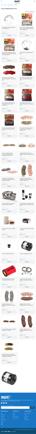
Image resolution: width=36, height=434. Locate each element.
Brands (2, 424)
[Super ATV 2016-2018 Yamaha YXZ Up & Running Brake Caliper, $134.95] (9, 196)
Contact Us (26, 416)
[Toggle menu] (1, 1)
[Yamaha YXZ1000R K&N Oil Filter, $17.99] (27, 246)
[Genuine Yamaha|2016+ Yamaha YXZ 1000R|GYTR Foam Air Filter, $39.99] (9, 271)
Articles (2, 421)
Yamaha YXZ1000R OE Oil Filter (7, 253)
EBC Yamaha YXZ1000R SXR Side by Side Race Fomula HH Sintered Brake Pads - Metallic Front (9, 53)
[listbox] (31, 12)
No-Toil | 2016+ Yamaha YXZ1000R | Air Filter (8, 229)
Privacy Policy (27, 419)
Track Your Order (15, 416)
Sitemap (26, 418)
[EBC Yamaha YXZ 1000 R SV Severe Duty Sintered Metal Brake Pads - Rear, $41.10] (27, 70)
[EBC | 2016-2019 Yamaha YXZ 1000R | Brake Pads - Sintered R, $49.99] (9, 321)
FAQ (1, 413)
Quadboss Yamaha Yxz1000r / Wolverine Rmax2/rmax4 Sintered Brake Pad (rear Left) (8, 179)
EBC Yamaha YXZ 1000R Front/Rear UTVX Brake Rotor (8, 28)
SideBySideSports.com (25, 429)
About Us (26, 414)
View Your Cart (15, 418)
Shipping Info (3, 414)
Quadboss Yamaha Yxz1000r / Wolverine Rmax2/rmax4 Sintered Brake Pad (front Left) (26, 179)
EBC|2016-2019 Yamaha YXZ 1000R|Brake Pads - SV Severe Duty (26, 305)
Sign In (14, 413)
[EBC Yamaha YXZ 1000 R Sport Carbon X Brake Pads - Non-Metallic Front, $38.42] (27, 95)
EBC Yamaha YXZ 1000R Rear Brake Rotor (26, 53)
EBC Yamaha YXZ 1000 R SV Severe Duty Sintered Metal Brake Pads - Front (8, 129)
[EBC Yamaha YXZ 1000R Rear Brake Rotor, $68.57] (27, 45)
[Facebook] (1, 403)
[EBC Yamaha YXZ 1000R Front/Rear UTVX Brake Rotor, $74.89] (9, 19)
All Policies (2, 418)
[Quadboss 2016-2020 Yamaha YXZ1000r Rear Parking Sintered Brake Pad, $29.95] (27, 145)
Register (14, 414)
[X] (4, 403)
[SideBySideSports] (17, 1)
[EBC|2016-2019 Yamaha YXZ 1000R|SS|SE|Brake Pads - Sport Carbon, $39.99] (27, 321)
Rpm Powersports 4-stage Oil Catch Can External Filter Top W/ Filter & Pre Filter (27, 204)
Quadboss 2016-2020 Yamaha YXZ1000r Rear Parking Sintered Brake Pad (27, 154)
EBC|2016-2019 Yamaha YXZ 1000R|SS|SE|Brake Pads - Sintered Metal (8, 305)
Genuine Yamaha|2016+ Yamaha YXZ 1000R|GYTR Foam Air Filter (8, 279)
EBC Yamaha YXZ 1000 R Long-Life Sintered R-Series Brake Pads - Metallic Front (26, 129)
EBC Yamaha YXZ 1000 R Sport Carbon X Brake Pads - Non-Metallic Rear (9, 78)
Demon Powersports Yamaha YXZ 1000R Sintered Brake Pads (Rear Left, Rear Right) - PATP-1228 (9, 355)
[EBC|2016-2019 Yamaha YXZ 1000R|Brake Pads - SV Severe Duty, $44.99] (27, 296)
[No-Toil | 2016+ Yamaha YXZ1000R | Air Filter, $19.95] (9, 221)
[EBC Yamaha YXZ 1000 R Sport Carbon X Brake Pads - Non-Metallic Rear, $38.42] (9, 70)
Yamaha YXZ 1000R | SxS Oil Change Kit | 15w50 (26, 229)
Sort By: (26, 11)
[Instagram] (6, 403)
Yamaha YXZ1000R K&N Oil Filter (26, 253)
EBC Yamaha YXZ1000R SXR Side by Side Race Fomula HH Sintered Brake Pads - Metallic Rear (27, 28)
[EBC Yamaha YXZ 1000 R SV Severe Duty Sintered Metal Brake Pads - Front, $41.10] (9, 120)
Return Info (3, 416)
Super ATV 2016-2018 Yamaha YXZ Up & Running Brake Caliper (8, 204)
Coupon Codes (3, 419)
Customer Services (28, 413)
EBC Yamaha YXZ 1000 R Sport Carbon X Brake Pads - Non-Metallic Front (27, 104)
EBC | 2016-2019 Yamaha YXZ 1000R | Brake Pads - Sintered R (9, 330)
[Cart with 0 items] (34, 1)
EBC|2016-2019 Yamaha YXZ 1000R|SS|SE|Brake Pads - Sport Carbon (26, 330)
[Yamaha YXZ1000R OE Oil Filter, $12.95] (9, 246)
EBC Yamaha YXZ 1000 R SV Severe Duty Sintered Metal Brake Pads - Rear (26, 78)
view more (9, 35)
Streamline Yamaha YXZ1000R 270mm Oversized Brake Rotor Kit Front (26, 280)
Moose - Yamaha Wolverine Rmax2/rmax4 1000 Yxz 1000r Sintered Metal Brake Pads (7, 154)
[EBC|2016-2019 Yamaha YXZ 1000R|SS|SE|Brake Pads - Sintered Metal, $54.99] (9, 296)
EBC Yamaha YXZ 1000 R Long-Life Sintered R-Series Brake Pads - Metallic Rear (8, 104)
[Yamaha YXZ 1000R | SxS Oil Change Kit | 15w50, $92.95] (27, 221)
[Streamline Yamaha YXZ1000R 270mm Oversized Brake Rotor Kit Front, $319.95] (27, 271)
